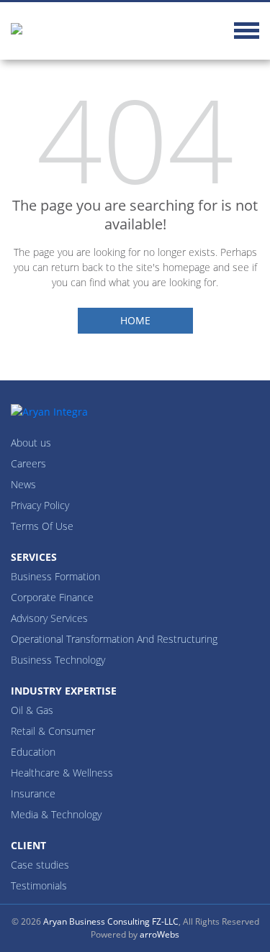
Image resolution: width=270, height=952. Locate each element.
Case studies (40, 864)
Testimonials (39, 885)
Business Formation (55, 576)
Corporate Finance (52, 597)
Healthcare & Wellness (62, 772)
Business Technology (58, 660)
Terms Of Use (42, 526)
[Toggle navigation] (246, 33)
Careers (28, 463)
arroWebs (159, 934)
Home (135, 320)
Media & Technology (56, 814)
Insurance (33, 793)
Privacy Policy (40, 505)
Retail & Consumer (53, 731)
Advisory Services (49, 618)
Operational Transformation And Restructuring (114, 639)
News (23, 484)
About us (31, 442)
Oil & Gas (32, 710)
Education (33, 752)
